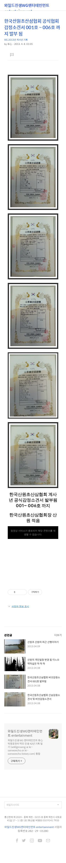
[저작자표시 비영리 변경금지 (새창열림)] (47, 592)
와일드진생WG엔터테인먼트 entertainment (26, 6)
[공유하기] (18, 592)
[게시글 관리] (23, 592)
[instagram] (32, 841)
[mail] (48, 841)
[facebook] (17, 841)
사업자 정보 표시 (20, 606)
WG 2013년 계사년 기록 (16, 40)
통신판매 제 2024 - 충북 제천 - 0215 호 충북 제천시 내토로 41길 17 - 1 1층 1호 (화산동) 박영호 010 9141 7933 (33, 818)
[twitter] (24, 841)
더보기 (58, 635)
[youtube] (40, 841)
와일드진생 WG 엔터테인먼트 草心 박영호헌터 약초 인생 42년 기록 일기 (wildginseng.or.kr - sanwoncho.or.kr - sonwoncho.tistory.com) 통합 (25, 746)
